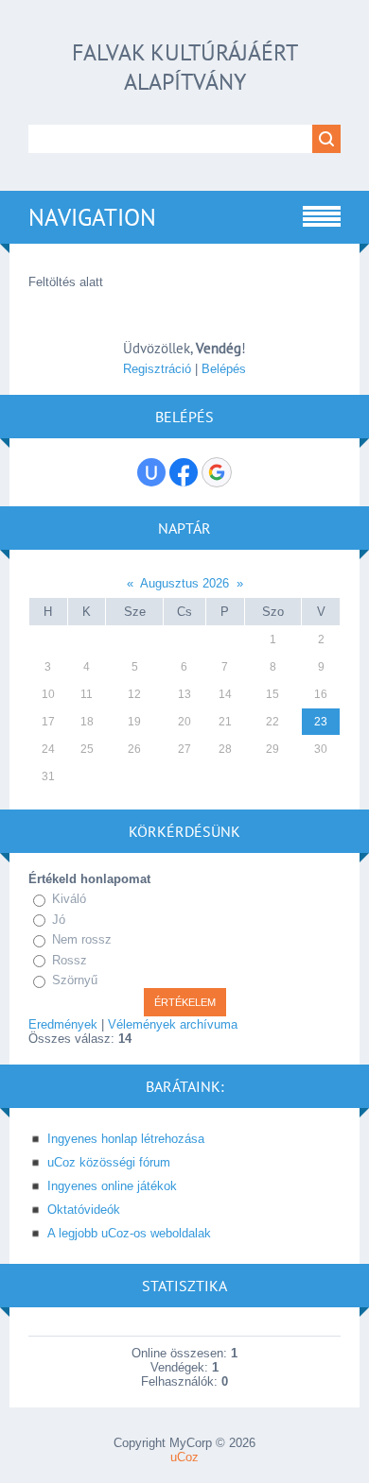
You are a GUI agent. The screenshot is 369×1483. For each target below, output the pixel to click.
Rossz (69, 960)
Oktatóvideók (83, 1209)
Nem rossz (82, 939)
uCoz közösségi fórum (108, 1162)
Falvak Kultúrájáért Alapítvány (185, 67)
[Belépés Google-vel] (217, 472)
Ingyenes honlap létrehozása (125, 1139)
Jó (58, 919)
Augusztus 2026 (184, 583)
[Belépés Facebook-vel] (183, 472)
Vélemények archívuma (172, 1024)
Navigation (92, 217)
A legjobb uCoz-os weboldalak (129, 1233)
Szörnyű (74, 980)
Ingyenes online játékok (112, 1186)
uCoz (184, 1457)
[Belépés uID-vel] (151, 472)
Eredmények (62, 1024)
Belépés (224, 369)
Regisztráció (157, 369)
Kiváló (69, 899)
